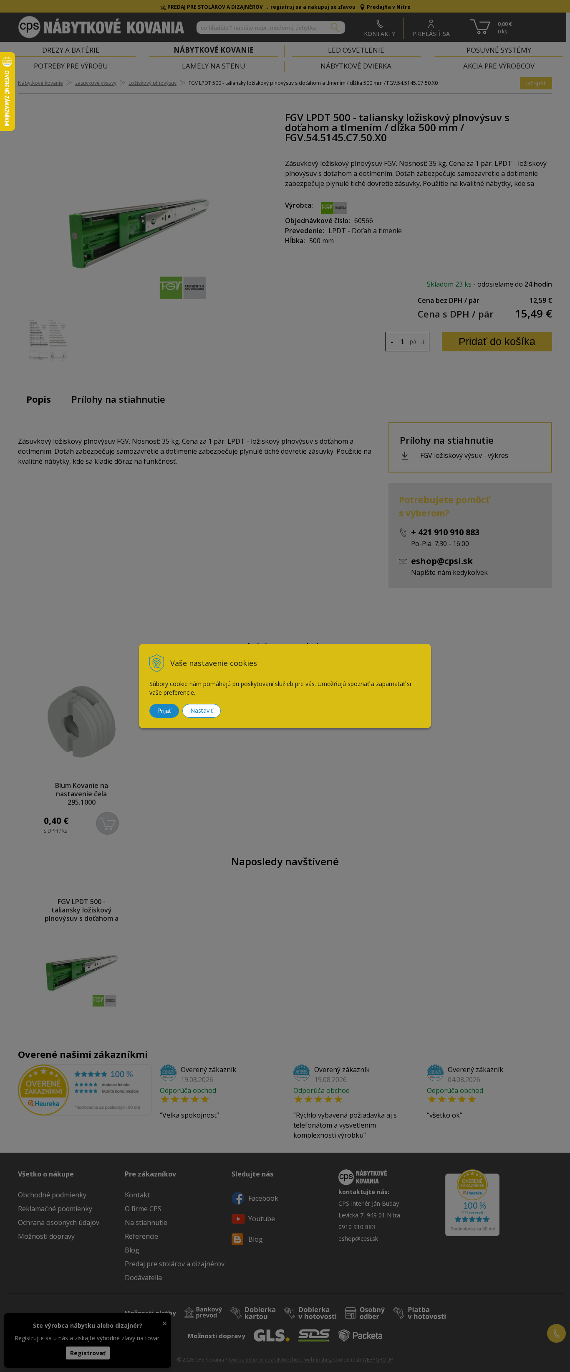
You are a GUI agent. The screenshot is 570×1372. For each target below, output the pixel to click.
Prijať (164, 710)
